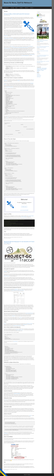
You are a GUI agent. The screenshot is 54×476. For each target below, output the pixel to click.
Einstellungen (6, 433)
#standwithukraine (2, 473)
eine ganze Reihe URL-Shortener (8, 38)
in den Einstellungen (24, 216)
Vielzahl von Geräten (29, 323)
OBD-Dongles (25, 324)
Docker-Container (18, 329)
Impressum (31, 7)
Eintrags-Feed (38, 74)
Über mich (26, 7)
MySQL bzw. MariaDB (17, 393)
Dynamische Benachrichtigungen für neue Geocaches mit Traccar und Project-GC (19, 242)
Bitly (11, 18)
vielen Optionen (15, 341)
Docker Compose (10, 237)
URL (21, 237)
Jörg (37, 61)
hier (7, 117)
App (5, 399)
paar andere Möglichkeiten (25, 55)
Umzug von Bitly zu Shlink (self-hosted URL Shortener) (16, 14)
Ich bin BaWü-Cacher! (5, 7)
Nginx (13, 237)
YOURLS (24, 38)
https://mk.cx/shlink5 (7, 48)
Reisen (16, 7)
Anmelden (38, 73)
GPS (10, 469)
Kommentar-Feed (39, 75)
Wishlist (38, 71)
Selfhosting (15, 237)
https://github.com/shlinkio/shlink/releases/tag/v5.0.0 (20, 47)
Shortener (20, 237)
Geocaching (12, 7)
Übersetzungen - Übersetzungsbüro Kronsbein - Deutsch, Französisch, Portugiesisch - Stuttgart (42, 69)
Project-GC (30, 415)
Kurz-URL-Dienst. (30, 46)
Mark (37, 46)
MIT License (11, 46)
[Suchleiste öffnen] (51, 8)
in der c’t (20, 317)
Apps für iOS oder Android (17, 325)
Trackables (21, 7)
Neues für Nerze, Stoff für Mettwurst (18, 3)
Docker (7, 237)
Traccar (5, 323)
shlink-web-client (32, 54)
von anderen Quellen (31, 215)
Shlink (15, 39)
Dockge (18, 80)
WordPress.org (38, 76)
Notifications (5, 271)
